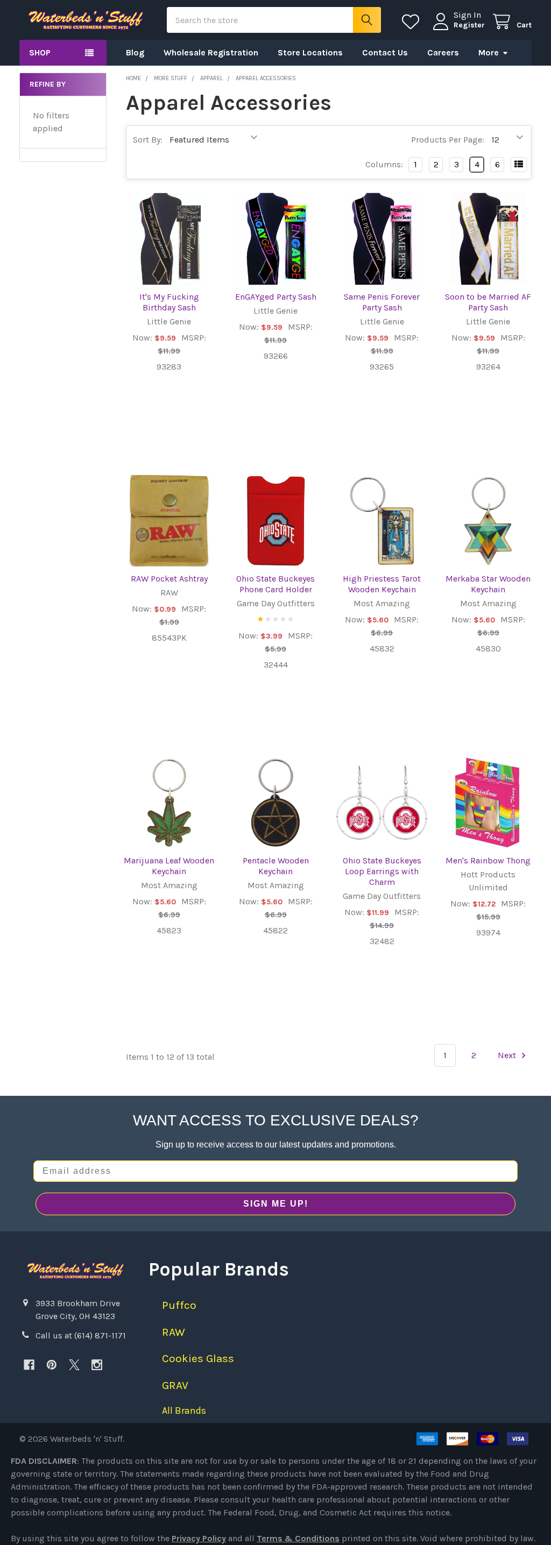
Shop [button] (40, 52)
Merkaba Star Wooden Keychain (488, 583)
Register (469, 25)
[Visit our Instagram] (97, 1364)
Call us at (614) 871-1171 (81, 1335)
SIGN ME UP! (275, 1203)
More (488, 52)
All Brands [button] (184, 1410)
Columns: (384, 164)
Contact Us (385, 52)
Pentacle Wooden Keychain (276, 865)
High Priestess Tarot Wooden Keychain (382, 583)
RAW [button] (173, 1332)
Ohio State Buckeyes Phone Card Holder (275, 583)
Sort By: (148, 139)
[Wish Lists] (413, 21)
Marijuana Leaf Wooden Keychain (169, 865)
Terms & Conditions (298, 1538)
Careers (443, 52)
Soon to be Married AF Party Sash (488, 302)
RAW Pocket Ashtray (169, 578)
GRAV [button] (175, 1385)
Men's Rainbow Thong (488, 860)
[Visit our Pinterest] (51, 1364)
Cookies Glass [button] (198, 1358)
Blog (135, 52)
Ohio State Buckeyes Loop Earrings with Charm (382, 871)
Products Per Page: (447, 139)
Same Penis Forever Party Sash (382, 302)
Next (508, 1055)
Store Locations (310, 52)
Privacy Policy (199, 1538)
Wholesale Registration (211, 52)
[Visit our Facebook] (29, 1364)
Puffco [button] (179, 1305)
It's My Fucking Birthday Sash (169, 302)
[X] (74, 1364)
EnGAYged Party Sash (275, 297)
